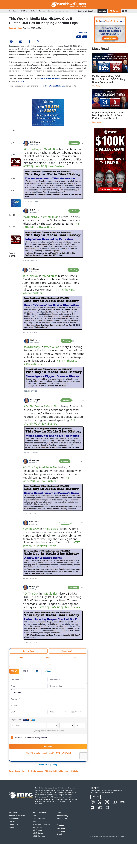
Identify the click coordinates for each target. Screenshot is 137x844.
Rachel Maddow (37, 771)
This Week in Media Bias (55, 86)
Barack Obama (14, 771)
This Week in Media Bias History (57, 771)
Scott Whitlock (15, 28)
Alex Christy (96, 86)
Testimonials (82, 11)
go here (21, 81)
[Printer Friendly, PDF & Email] (20, 42)
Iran (23, 771)
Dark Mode (92, 11)
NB (28, 771)
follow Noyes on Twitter (50, 78)
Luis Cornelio (96, 122)
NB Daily (74, 771)
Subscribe (102, 11)
